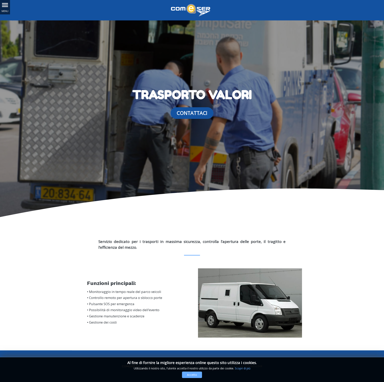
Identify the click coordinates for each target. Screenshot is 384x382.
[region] (192, 120)
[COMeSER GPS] (190, 9)
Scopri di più (242, 368)
